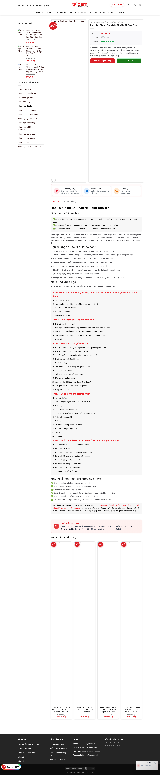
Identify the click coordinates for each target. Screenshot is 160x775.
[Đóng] (155, 764)
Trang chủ (39, 12)
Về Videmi (50, 12)
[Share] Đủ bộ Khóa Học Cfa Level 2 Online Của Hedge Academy (85, 709)
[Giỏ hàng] (140, 5)
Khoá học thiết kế (25, 142)
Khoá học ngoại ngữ (26, 134)
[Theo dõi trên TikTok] (110, 744)
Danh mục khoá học (26, 753)
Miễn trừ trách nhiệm (58, 748)
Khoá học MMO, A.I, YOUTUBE (26, 128)
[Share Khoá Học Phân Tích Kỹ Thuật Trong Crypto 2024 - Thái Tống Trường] (108, 623)
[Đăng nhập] (135, 5)
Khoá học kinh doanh (27, 110)
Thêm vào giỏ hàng (102, 61)
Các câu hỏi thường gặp (58, 754)
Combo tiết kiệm (100, 12)
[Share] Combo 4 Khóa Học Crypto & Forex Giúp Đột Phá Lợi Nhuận (61, 709)
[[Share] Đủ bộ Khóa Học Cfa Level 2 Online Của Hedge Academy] (84, 623)
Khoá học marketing (26, 123)
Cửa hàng (104, 22)
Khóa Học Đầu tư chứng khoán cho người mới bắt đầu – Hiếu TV (131, 709)
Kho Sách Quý (85, 12)
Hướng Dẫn (61, 12)
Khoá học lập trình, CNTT (29, 119)
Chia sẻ (113, 12)
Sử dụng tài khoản (57, 744)
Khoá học (73, 12)
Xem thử (129, 61)
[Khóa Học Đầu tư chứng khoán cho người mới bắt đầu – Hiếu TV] (131, 623)
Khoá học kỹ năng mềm (28, 114)
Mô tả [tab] (56, 201)
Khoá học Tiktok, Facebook (29, 146)
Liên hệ (122, 12)
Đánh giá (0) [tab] (70, 201)
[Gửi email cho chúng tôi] (114, 744)
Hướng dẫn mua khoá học (29, 744)
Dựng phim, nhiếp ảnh (27, 93)
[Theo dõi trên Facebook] (106, 744)
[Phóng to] (53, 180)
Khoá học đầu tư (25, 106)
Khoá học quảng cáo (26, 138)
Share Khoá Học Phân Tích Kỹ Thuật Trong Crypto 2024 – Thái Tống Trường (108, 709)
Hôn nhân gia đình (25, 98)
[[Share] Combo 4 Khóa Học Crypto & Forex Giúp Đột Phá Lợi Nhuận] (61, 623)
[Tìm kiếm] (129, 5)
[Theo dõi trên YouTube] (118, 744)
